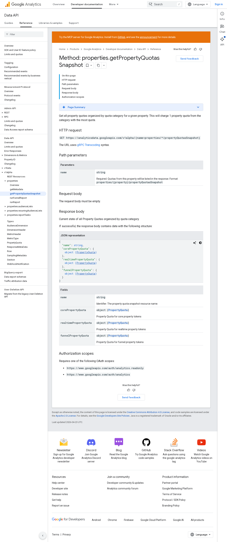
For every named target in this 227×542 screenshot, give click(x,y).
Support (74, 23)
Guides (8, 23)
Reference (26, 23)
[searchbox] (23, 34)
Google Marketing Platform (177, 488)
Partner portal (170, 482)
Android (96, 520)
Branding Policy (170, 505)
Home (62, 49)
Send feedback (189, 58)
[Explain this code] (195, 243)
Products (74, 49)
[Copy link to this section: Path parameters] (90, 155)
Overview (59, 4)
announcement (148, 37)
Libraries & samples (50, 23)
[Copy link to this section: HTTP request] (85, 130)
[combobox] (164, 4)
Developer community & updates (125, 482)
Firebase (129, 520)
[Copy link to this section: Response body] (87, 212)
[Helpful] (195, 49)
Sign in (219, 4)
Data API (11, 15)
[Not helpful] (200, 49)
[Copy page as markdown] (98, 65)
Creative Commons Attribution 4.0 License (148, 412)
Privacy (67, 534)
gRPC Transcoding (88, 145)
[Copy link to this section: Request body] (85, 194)
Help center (58, 482)
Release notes (60, 494)
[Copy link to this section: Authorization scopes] (97, 354)
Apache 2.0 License (66, 415)
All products (197, 520)
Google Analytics (92, 49)
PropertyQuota (85, 252)
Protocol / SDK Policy (174, 499)
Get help (56, 499)
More (112, 4)
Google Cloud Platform (153, 520)
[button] (23, 113)
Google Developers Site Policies (113, 415)
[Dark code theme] (200, 243)
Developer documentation (87, 4)
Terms (55, 534)
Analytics (33, 4)
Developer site (60, 488)
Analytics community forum (122, 488)
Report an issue (60, 505)
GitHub (121, 37)
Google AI (178, 520)
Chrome (112, 520)
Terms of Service (171, 494)
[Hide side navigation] (42, 535)
